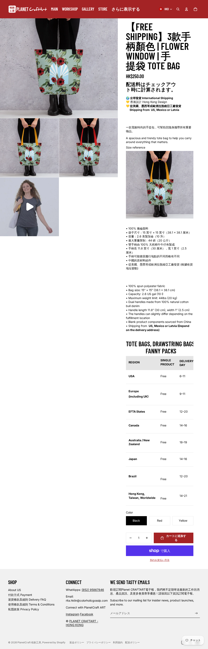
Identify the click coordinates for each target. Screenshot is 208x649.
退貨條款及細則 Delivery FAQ (27, 599)
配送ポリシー (132, 642)
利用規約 (118, 642)
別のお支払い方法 (159, 560)
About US (14, 590)
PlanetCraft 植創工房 (29, 642)
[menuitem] (54, 9)
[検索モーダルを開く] (177, 9)
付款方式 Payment (20, 595)
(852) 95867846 (93, 589)
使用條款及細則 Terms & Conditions (31, 604)
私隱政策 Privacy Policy (23, 609)
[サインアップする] (196, 613)
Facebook (86, 614)
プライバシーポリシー (98, 642)
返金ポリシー (76, 642)
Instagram (72, 614)
